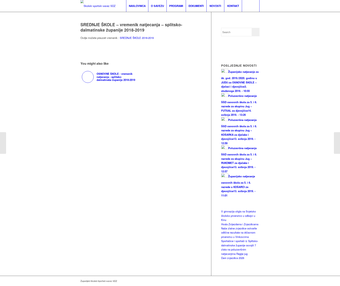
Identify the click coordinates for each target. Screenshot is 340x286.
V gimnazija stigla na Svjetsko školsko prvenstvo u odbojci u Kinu (238, 215)
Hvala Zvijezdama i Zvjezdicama (239, 224)
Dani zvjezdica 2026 (232, 258)
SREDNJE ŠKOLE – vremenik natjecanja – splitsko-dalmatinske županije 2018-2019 (131, 27)
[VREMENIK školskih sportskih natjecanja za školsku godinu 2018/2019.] (3, 143)
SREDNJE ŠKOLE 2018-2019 (137, 38)
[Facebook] (257, 281)
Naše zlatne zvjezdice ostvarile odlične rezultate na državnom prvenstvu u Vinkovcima (239, 232)
